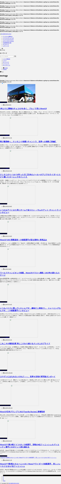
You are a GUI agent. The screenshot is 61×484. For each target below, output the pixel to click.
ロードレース (6, 65)
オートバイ (6, 62)
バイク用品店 (6, 59)
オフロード (6, 44)
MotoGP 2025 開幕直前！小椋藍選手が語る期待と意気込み (23, 240)
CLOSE (3, 50)
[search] (15, 56)
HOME (6, 68)
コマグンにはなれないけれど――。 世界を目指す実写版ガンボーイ (27, 377)
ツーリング (6, 63)
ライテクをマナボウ (8, 39)
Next (4, 480)
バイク (5, 60)
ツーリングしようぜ (8, 38)
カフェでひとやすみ (8, 41)
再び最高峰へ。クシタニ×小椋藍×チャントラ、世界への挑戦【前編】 (28, 142)
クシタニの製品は (7, 36)
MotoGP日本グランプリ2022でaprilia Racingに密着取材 (22, 412)
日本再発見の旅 (7, 42)
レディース (6, 46)
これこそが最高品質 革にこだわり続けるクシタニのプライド (25, 344)
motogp (5, 69)
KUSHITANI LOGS (14, 483)
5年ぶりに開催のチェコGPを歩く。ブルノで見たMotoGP (23, 109)
